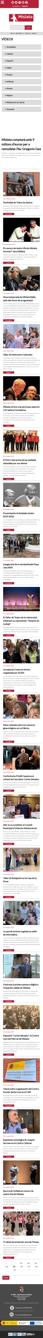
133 (15, 1267)
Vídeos (27, 33)
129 (22, 1263)
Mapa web (25, 1302)
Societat (10, 109)
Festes (9, 74)
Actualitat (11, 47)
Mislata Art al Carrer (15, 102)
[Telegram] (23, 2)
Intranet (36, 1302)
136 (37, 1266)
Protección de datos (16, 1302)
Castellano (16, 6)
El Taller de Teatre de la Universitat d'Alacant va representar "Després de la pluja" (21, 620)
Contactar (31, 1302)
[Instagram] (19, 2)
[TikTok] (26, 2)
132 (7, 1266)
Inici (12, 33)
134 (22, 1266)
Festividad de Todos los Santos (17, 202)
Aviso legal (7, 1302)
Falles (9, 68)
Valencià (25, 6)
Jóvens (9, 88)
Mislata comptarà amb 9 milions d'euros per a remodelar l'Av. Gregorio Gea (21, 144)
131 (37, 1263)
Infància (9, 81)
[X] (16, 2)
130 (29, 1263)
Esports (9, 61)
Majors (9, 95)
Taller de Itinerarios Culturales (17, 354)
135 (30, 1266)
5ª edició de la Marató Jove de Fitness (21, 1242)
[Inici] (20, 17)
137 (15, 1270)
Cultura (9, 54)
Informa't (19, 33)
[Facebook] (13, 2)
